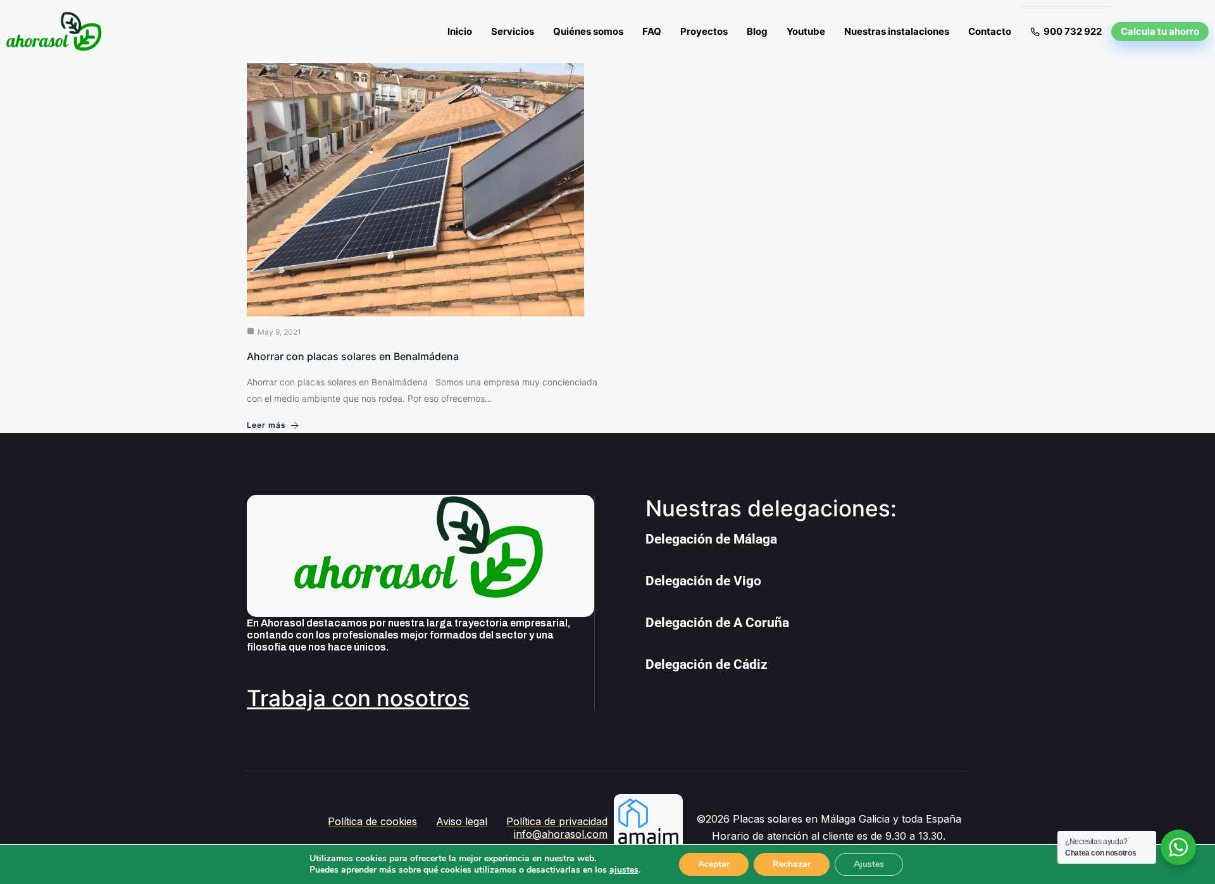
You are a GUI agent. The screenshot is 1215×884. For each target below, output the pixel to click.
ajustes (624, 870)
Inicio (459, 31)
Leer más (266, 425)
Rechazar (792, 864)
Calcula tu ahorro (1160, 31)
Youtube (806, 31)
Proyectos (704, 31)
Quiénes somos (588, 31)
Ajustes (869, 864)
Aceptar (714, 864)
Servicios (512, 31)
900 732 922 (1073, 31)
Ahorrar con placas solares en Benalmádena (353, 356)
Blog (757, 31)
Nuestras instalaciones (896, 31)
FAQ (651, 31)
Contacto (989, 31)
